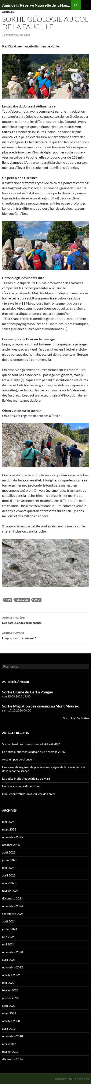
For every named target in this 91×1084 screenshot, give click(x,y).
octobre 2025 (11, 844)
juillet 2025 (9, 860)
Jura (37, 599)
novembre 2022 (12, 967)
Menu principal (86, 5)
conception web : (72, 1078)
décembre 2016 (12, 1059)
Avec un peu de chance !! (18, 759)
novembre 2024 (12, 906)
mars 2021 (9, 1013)
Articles (8, 11)
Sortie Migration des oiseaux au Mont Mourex (40, 706)
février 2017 (10, 1051)
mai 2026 (8, 821)
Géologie (22, 599)
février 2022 (10, 990)
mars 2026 (9, 829)
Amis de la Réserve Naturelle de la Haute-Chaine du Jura (36, 5)
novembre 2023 (12, 952)
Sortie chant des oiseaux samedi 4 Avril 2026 (31, 744)
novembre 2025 (12, 837)
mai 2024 (8, 944)
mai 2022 (8, 982)
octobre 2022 (11, 975)
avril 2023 (8, 959)
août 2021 (8, 1005)
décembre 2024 (12, 898)
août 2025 (8, 852)
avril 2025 (8, 875)
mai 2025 (8, 867)
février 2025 (10, 890)
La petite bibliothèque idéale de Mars (26, 778)
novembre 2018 (12, 1036)
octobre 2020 (11, 1021)
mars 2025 (9, 883)
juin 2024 (8, 936)
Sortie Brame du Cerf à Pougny (27, 692)
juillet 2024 (9, 929)
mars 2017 (9, 1044)
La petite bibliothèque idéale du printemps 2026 (33, 751)
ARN (8, 599)
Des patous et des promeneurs (21, 620)
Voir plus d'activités (76, 718)
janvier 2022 (10, 998)
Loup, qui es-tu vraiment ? (19, 635)
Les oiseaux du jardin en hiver (21, 786)
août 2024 (8, 921)
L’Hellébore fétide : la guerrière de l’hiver (28, 794)
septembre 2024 (12, 913)
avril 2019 (8, 1028)
